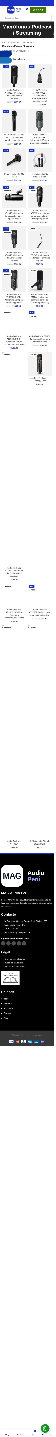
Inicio (4, 42)
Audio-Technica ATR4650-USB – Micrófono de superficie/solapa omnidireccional (39, 95)
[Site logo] (14, 10)
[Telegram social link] (34, 3)
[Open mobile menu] (3, 10)
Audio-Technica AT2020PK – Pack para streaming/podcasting (39, 612)
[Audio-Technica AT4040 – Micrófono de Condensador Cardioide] (14, 238)
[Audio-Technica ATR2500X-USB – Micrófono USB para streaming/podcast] (14, 280)
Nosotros (8, 1003)
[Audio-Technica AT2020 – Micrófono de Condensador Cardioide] (14, 76)
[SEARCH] (49, 18)
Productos (15, 42)
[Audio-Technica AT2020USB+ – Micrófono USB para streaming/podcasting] (40, 121)
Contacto (8, 1013)
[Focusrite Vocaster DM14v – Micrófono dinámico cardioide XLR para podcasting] (40, 280)
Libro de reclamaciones (14, 966)
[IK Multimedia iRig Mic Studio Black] (40, 732)
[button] (45, 1428)
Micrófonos (27, 42)
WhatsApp (38, 10)
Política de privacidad (13, 963)
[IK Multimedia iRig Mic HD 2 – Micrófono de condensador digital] (14, 121)
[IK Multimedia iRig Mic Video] (14, 160)
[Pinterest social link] (27, 3)
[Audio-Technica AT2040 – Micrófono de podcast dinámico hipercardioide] (14, 197)
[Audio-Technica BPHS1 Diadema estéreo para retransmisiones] (40, 322)
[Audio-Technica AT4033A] (14, 732)
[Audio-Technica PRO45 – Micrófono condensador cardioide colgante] (40, 238)
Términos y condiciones (14, 959)
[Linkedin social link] (30, 3)
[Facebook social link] (20, 3)
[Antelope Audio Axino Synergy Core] (40, 364)
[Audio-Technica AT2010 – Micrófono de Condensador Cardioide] (14, 459)
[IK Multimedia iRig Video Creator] (40, 160)
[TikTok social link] (24, 943)
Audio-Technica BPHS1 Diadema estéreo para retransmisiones (39, 339)
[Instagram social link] (13, 943)
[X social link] (23, 3)
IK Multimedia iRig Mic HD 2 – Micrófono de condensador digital (14, 137)
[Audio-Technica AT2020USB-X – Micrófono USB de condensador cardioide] (14, 322)
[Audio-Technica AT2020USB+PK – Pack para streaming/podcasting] (14, 596)
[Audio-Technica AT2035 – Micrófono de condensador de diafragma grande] (40, 197)
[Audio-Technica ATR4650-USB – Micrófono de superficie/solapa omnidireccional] (40, 76)
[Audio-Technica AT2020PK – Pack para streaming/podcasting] (40, 596)
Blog (6, 1018)
